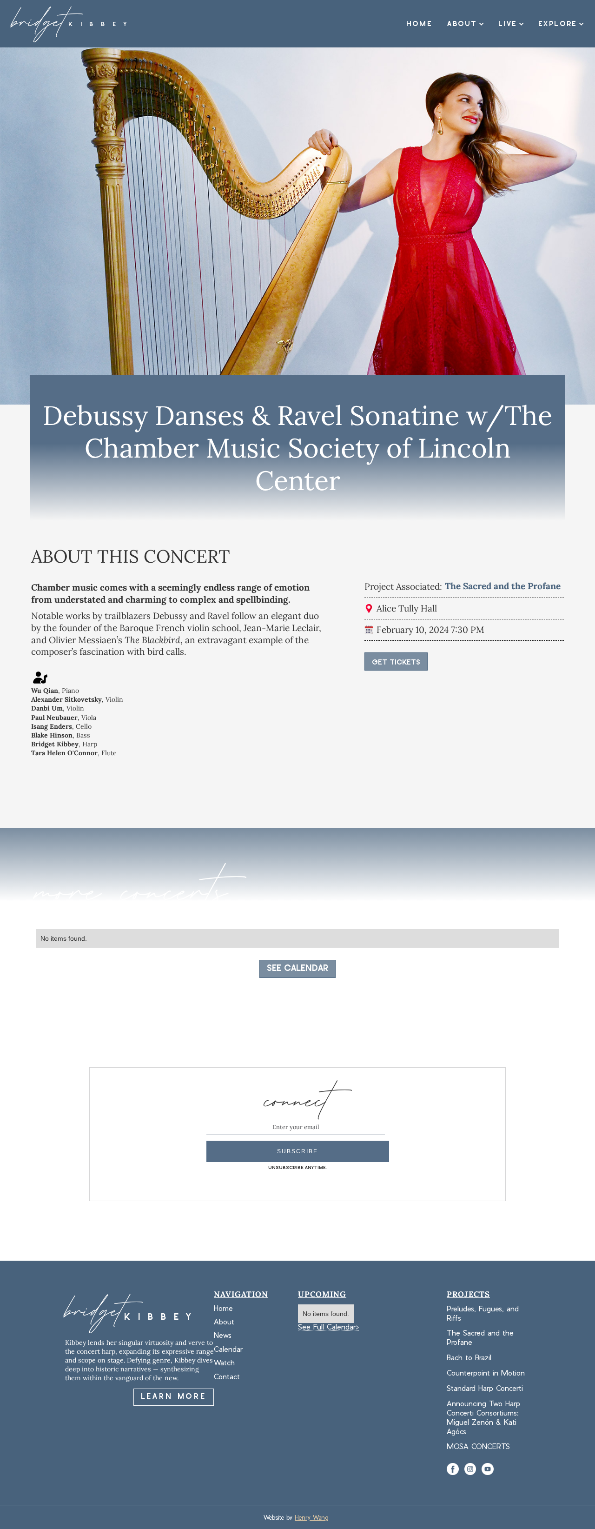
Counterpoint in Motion (486, 1372)
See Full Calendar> (328, 1327)
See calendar (297, 968)
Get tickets (396, 662)
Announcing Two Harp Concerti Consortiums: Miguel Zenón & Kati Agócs (483, 1417)
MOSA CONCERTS (478, 1446)
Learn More (173, 1396)
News (222, 1335)
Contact (227, 1377)
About (224, 1322)
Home (419, 23)
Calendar (228, 1349)
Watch (224, 1363)
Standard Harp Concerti (485, 1387)
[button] (462, 24)
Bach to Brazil (469, 1357)
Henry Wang (311, 1517)
